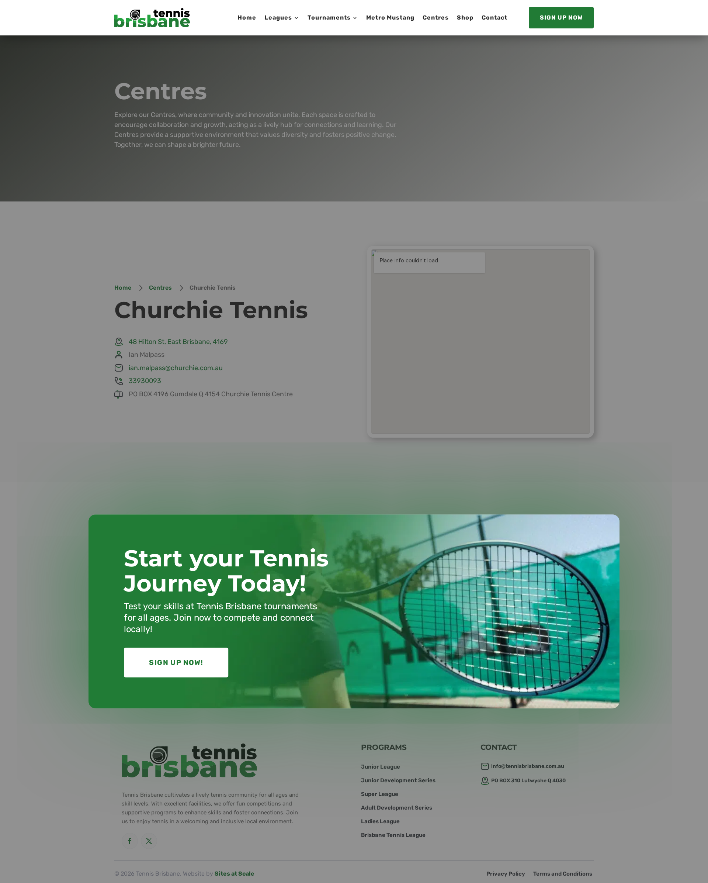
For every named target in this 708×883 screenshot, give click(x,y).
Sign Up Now (561, 17)
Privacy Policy (505, 874)
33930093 (145, 381)
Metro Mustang (390, 17)
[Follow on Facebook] (130, 841)
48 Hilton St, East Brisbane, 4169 (178, 342)
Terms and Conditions (562, 874)
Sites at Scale (234, 873)
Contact (494, 17)
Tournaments (329, 17)
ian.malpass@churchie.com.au (176, 368)
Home (246, 17)
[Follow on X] (149, 841)
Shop (465, 17)
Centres (436, 17)
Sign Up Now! (176, 662)
